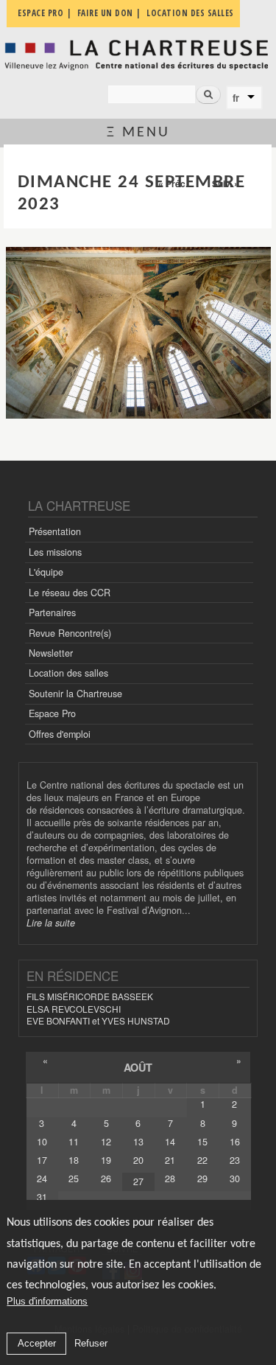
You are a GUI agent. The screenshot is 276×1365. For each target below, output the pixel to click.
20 (138, 1160)
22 (202, 1160)
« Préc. (173, 183)
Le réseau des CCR (69, 592)
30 (235, 1178)
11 (73, 1141)
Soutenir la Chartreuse (75, 693)
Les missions (55, 552)
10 (42, 1141)
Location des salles (68, 673)
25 (73, 1178)
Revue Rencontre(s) (70, 633)
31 (42, 1197)
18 (73, 1160)
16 (235, 1141)
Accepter (37, 1343)
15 (202, 1141)
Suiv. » (225, 183)
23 (235, 1160)
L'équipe (46, 572)
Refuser (90, 1343)
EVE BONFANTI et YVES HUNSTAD (98, 1020)
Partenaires (52, 612)
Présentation (55, 531)
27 (138, 1181)
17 (42, 1160)
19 (106, 1160)
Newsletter (51, 653)
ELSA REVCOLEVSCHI (73, 1008)
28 (170, 1178)
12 (106, 1141)
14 (170, 1141)
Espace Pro (52, 713)
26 (106, 1178)
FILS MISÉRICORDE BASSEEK (89, 996)
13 (138, 1141)
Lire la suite (50, 922)
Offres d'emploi (60, 734)
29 (202, 1178)
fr (236, 98)
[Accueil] (138, 54)
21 (170, 1160)
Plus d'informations (47, 1301)
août (138, 1067)
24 (42, 1178)
